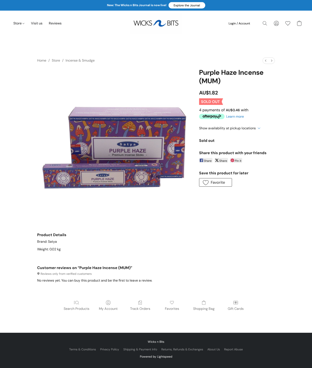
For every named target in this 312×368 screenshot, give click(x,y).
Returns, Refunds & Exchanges (182, 349)
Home (41, 60)
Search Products (76, 308)
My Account (108, 308)
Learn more (235, 116)
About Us (213, 349)
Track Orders (140, 308)
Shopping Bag (204, 308)
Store (17, 23)
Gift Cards (236, 308)
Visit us (36, 23)
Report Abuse (233, 349)
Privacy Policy (109, 349)
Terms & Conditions (82, 349)
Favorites (172, 308)
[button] (187, 5)
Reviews (55, 23)
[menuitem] (266, 61)
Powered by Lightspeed (156, 356)
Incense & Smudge (80, 60)
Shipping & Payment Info (140, 349)
